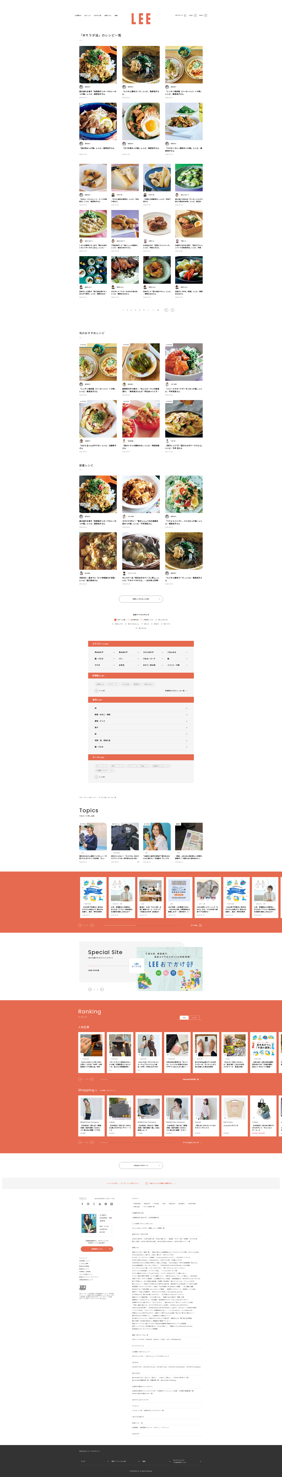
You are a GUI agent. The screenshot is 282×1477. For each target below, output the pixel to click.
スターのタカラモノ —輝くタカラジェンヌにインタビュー (167, 1268)
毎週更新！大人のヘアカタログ (142, 1286)
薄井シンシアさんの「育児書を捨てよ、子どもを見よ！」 (150, 1326)
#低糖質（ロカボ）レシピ (104, 770)
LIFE (164, 1204)
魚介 (96, 727)
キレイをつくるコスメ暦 (139, 1268)
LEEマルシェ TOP (137, 1356)
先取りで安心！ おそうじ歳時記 (142, 1279)
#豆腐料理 (135, 620)
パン (121, 659)
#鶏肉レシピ (148, 620)
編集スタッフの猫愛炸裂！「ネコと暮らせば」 (146, 1297)
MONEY (182, 1204)
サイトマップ (83, 1258)
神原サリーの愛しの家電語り (141, 1292)
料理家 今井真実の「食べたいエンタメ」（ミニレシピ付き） (176, 1281)
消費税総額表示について (86, 1280)
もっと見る (102, 691)
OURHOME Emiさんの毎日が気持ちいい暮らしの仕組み (149, 1263)
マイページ (165, 1427)
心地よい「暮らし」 (165, 1377)
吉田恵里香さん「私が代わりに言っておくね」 (186, 1279)
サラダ (97, 665)
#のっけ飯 (121, 620)
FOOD (156, 1204)
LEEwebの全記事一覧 (191, 1079)
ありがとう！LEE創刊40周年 (188, 1308)
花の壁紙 (154, 1300)
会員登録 (135, 1427)
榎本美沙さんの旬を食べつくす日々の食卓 (184, 1284)
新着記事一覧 (155, 1380)
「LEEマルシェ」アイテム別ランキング (157, 1356)
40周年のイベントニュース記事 (167, 1391)
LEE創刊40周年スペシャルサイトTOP (143, 1391)
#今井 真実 (125, 684)
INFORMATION (176, 1339)
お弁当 (121, 665)
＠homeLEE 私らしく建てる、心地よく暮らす (146, 1255)
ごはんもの (171, 652)
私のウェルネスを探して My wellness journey (167, 1292)
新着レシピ (152, 1228)
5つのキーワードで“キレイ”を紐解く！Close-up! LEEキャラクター (153, 1257)
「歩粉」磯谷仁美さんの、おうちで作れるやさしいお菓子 (150, 1305)
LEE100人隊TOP (137, 1239)
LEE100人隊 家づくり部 (181, 1377)
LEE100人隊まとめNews (165, 1241)
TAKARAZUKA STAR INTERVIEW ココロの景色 (175, 1265)
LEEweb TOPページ (141, 1165)
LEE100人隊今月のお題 (148, 1241)
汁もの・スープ (149, 659)
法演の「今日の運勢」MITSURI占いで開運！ (168, 1286)
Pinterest (106, 1204)
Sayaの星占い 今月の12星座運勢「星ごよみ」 (183, 1263)
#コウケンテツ (113, 684)
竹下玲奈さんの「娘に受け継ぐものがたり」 (146, 1294)
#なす (156, 624)
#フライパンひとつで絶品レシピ (137, 766)
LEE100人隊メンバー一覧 (182, 1241)
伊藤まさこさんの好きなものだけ (142, 1313)
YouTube (100, 1204)
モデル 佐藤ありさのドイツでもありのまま (145, 1273)
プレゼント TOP (137, 1410)
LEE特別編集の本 (154, 1218)
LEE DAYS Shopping (193, 1367)
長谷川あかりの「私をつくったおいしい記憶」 (179, 1302)
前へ (80, 925)
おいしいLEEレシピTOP (139, 1228)
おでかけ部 (193, 1239)
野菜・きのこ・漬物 (102, 714)
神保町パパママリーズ (174, 1289)
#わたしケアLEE (168, 1255)
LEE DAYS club (162, 1367)
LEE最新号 (78, 15)
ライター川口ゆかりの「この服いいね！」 (174, 1273)
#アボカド (143, 628)
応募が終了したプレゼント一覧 (154, 1410)
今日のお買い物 (149, 1239)
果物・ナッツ (100, 721)
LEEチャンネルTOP (138, 1339)
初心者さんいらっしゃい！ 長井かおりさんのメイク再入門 (150, 1318)
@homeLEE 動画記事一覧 (140, 1380)
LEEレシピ (87, 15)
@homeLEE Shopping (168, 1380)
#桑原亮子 (136, 684)
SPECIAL (137, 1207)
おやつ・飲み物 (149, 665)
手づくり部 (178, 1239)
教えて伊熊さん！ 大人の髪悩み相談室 (144, 1281)
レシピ (194, 1018)
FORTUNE (192, 1204)
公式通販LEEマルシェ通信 (162, 1279)
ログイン (157, 1427)
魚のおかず (123, 652)
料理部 (186, 1239)
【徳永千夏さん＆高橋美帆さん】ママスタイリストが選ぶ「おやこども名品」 (175, 1252)
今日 (184, 1018)
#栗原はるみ (100, 684)
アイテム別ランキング (191, 1142)
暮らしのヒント (137, 1284)
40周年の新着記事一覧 (186, 1391)
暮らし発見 (135, 1241)
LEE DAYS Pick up (149, 1367)
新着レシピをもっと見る (141, 599)
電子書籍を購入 (104, 1229)
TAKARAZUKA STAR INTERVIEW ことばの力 (162, 1308)
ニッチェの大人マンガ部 (169, 1271)
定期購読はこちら (97, 1249)
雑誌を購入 (102, 1232)
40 (158, 310)
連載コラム (108, 15)
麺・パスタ (99, 659)
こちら (104, 1298)
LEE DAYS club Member (177, 1367)
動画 (116, 15)
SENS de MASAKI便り (139, 1308)
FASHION (137, 1204)
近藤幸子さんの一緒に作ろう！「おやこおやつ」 (147, 1302)
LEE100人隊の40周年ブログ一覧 (142, 1393)
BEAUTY (147, 1204)
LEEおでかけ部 (165, 1260)
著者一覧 (146, 1252)
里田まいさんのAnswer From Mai (181, 1326)
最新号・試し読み (104, 1226)
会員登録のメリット (146, 1427)
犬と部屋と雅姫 (188, 1286)
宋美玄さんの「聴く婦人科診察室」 (182, 1318)
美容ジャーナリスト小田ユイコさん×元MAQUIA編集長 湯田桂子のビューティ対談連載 (159, 1324)
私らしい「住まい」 (151, 1377)
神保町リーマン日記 (189, 1289)
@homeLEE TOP (137, 1377)
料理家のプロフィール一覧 (175, 691)
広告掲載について (84, 1261)
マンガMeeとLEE (187, 1310)
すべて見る (194, 925)
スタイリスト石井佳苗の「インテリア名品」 (146, 1271)
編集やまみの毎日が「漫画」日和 (173, 1297)
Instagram (88, 1204)
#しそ (146, 624)
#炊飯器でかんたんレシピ (160, 766)
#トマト (167, 624)
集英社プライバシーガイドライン (88, 1277)
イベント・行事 (173, 665)
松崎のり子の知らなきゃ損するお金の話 (156, 1284)
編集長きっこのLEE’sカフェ (140, 1300)
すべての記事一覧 (149, 1207)
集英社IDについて (84, 1269)
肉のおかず (99, 652)
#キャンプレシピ (101, 766)
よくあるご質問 (83, 1263)
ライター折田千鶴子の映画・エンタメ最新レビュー (148, 1276)
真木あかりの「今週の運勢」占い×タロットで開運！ (148, 1289)
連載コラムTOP (137, 1252)
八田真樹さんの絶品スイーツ (161, 1316)
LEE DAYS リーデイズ (183, 1257)
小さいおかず (148, 652)
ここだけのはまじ (174, 1310)
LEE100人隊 (97, 15)
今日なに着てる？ (161, 1239)
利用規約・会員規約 (85, 1272)
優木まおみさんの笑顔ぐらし (141, 1316)
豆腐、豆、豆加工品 (102, 740)
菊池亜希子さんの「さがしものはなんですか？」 (174, 1300)
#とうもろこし (133, 624)
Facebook (82, 1204)
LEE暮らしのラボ (177, 1260)
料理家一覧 (161, 1228)
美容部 (171, 1239)
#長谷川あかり (148, 684)
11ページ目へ (172, 310)
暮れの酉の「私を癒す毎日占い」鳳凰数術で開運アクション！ (151, 1321)
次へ (166, 310)
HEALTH (172, 1204)
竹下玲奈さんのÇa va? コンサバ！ (173, 1294)
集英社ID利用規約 (84, 1266)
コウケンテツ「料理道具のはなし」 (156, 1310)
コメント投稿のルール (85, 1274)
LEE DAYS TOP (136, 1367)
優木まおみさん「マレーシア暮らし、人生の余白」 (182, 1276)
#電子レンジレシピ (117, 766)
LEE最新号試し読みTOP (139, 1218)
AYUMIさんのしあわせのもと (179, 1305)
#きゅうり (119, 624)
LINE (111, 1204)
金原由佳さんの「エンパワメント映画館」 (145, 1329)
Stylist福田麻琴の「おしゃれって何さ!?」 (145, 1265)
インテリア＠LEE (137, 1310)
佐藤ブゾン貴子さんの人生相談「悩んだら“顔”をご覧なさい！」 (175, 1313)
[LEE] (141, 18)
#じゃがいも (163, 620)
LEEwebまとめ (154, 1260)
